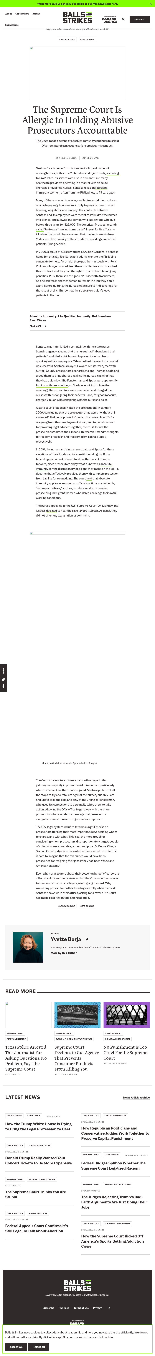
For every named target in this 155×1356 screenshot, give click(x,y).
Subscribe (139, 19)
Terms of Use (81, 1308)
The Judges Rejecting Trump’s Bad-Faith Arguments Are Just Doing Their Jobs (114, 1202)
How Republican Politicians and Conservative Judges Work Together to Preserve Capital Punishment (115, 1133)
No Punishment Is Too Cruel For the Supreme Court (125, 1052)
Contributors (22, 13)
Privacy (97, 1308)
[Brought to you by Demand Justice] (109, 19)
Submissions (11, 25)
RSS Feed (64, 1308)
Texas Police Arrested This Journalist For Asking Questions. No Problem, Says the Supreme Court (26, 1058)
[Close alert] (151, 3)
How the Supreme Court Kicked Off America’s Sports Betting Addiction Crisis (112, 1241)
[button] (123, 19)
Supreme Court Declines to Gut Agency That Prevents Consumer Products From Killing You (76, 1058)
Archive (36, 13)
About (8, 13)
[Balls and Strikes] (77, 17)
